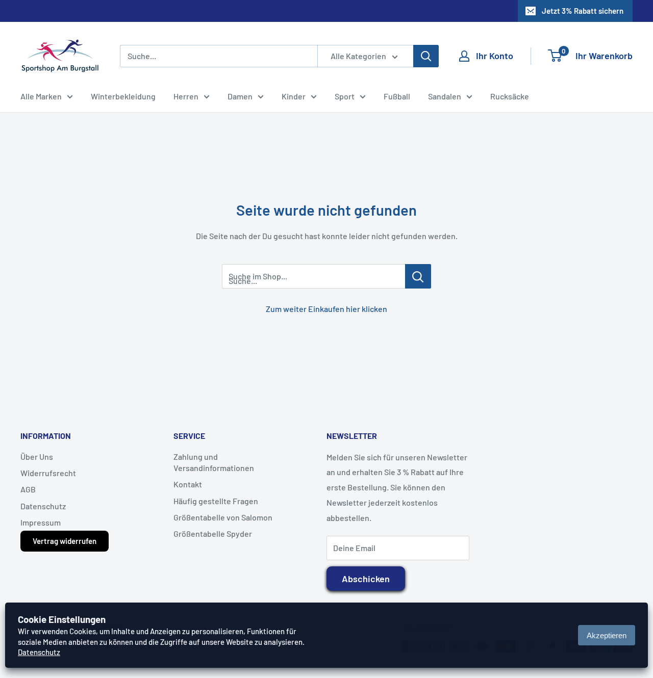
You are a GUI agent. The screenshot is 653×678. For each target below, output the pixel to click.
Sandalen (444, 96)
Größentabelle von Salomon (222, 517)
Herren (185, 96)
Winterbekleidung (123, 96)
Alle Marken (41, 96)
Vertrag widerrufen (64, 540)
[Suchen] (426, 56)
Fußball (397, 96)
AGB (28, 489)
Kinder (294, 96)
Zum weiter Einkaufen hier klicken (326, 309)
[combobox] (218, 56)
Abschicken (366, 578)
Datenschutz (43, 506)
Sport (345, 96)
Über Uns (36, 456)
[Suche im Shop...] (418, 276)
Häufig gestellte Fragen (215, 501)
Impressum (40, 522)
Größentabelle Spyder (212, 533)
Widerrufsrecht (48, 473)
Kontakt (187, 484)
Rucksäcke (509, 96)
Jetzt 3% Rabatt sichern (582, 10)
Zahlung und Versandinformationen (213, 462)
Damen (240, 96)
